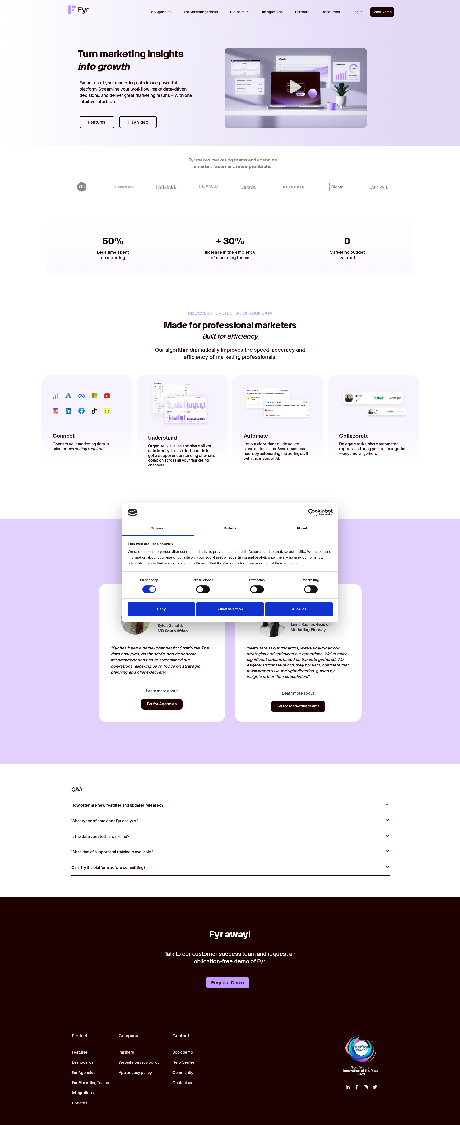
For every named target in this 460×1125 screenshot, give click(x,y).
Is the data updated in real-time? (100, 836)
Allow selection (230, 609)
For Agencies (161, 12)
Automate (256, 436)
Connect (64, 436)
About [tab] (302, 528)
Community (182, 1072)
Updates (79, 1103)
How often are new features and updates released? (117, 805)
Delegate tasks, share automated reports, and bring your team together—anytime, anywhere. (373, 449)
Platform (237, 12)
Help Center (183, 1062)
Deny (161, 609)
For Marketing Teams (90, 1082)
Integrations (272, 12)
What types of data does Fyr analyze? (104, 821)
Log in (357, 12)
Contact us (182, 1082)
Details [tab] (230, 528)
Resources (331, 12)
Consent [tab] (158, 528)
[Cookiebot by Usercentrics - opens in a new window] (312, 512)
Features (80, 1052)
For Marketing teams (201, 12)
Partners (302, 12)
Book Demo (382, 12)
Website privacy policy (139, 1062)
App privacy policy (135, 1072)
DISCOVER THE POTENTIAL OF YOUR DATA (230, 313)
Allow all (299, 609)
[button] (295, 88)
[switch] (203, 589)
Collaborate (354, 436)
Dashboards (82, 1062)
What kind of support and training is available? (112, 852)
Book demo (182, 1052)
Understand (162, 438)
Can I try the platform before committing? (108, 867)
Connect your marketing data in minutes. (81, 446)
